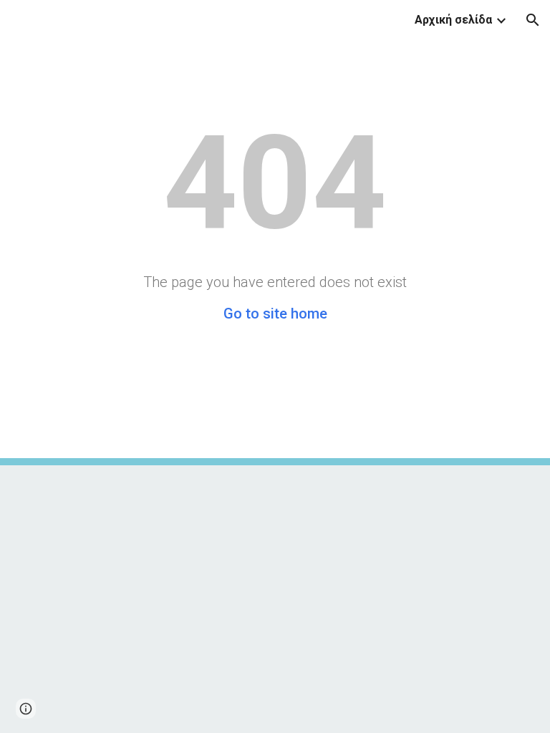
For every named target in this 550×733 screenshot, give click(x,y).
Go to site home (275, 313)
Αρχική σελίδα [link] (453, 19)
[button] (533, 20)
